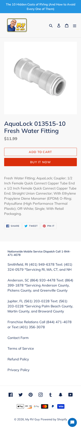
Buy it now (40, 162)
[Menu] (75, 25)
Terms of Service (21, 348)
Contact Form (18, 338)
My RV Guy (32, 419)
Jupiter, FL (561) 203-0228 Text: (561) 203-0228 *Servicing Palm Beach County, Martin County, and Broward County (40, 306)
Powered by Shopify (54, 419)
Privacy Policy (19, 370)
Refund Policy (18, 359)
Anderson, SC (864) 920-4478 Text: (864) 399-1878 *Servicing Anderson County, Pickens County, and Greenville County (40, 285)
